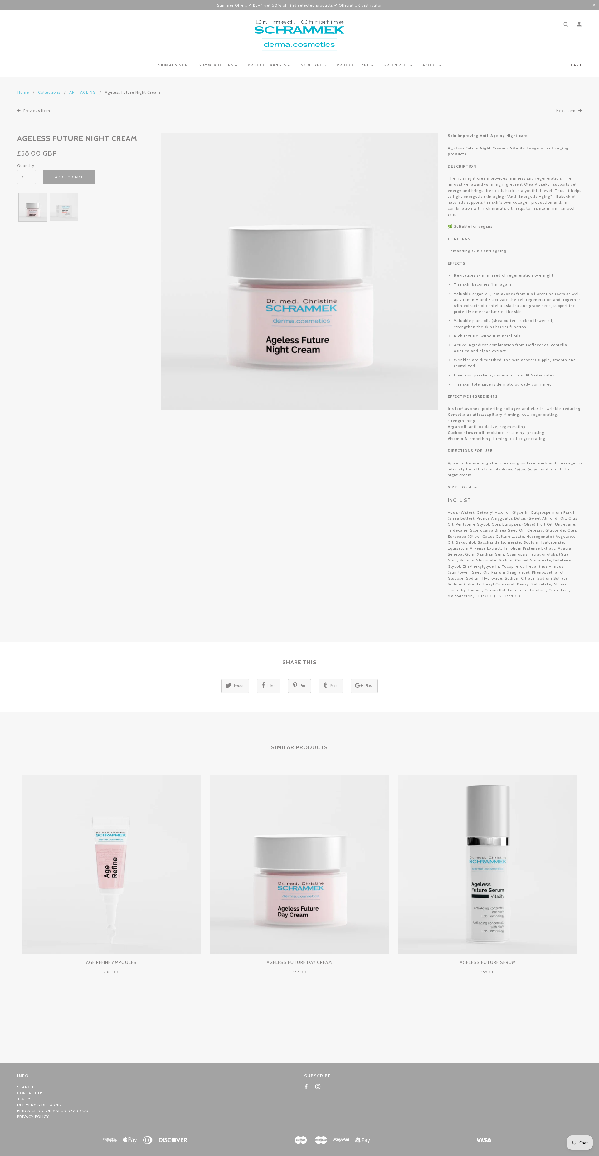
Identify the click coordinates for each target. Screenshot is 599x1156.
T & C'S (24, 1098)
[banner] (299, 35)
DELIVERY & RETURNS (39, 1104)
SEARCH (25, 1087)
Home (23, 92)
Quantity (25, 165)
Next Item (566, 110)
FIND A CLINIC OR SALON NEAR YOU (53, 1110)
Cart (576, 64)
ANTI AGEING (82, 92)
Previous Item (36, 110)
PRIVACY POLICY (33, 1116)
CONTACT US (30, 1092)
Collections (49, 92)
